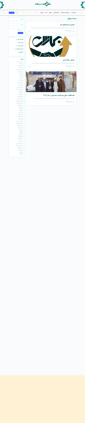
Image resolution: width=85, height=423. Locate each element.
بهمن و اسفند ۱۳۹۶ (20, 148)
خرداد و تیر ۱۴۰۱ (21, 67)
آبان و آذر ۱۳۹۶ (21, 154)
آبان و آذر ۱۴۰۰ (21, 78)
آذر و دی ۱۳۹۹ (21, 91)
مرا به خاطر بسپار (19, 29)
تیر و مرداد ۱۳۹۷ (21, 139)
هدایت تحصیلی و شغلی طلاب (65, 12)
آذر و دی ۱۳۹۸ (21, 109)
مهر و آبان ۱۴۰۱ (21, 64)
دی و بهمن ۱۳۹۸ (21, 107)
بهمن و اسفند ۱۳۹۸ (20, 105)
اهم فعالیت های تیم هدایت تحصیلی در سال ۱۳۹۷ (59, 95)
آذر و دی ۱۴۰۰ (21, 76)
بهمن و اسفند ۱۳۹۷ (20, 127)
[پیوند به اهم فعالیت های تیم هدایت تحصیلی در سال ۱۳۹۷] (51, 81)
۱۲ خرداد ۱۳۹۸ (69, 31)
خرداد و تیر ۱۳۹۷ (21, 141)
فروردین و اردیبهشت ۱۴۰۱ (19, 69)
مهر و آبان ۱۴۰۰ (21, 80)
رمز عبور (22, 24)
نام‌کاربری (22, 19)
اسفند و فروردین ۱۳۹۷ (20, 125)
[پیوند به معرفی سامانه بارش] (51, 46)
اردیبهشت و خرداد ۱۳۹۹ (20, 100)
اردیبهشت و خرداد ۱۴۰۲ (20, 62)
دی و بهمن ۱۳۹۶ (21, 150)
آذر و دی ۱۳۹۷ (21, 130)
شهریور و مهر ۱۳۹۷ (20, 136)
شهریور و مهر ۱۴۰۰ (20, 82)
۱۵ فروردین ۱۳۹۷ (69, 102)
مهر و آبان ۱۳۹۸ (21, 112)
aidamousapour (69, 30)
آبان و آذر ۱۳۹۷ (21, 132)
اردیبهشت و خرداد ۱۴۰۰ (20, 87)
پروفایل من (41, 12)
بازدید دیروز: (20, 42)
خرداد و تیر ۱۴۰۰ (21, 85)
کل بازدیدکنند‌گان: (19, 49)
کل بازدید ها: (20, 46)
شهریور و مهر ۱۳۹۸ (20, 114)
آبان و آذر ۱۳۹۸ (21, 110)
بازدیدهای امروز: (20, 39)
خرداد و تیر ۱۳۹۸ (21, 119)
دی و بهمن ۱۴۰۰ (21, 74)
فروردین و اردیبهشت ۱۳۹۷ (19, 145)
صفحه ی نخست (73, 12)
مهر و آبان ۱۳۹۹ (21, 92)
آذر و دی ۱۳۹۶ (21, 152)
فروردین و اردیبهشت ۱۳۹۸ (19, 123)
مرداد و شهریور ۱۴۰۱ (20, 65)
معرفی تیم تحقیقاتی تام (67, 25)
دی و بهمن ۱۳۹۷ (21, 128)
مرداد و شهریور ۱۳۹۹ (20, 96)
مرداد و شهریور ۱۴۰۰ (20, 83)
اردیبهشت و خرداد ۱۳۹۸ (19, 121)
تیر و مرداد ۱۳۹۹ (21, 98)
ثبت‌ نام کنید (11, 12)
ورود (16, 12)
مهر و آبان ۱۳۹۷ (21, 134)
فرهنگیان (50, 12)
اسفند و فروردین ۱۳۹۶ (20, 147)
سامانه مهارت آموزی (56, 12)
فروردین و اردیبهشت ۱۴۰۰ (19, 89)
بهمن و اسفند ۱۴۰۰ (20, 73)
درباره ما (46, 12)
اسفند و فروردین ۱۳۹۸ (20, 103)
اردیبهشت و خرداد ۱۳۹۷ (19, 143)
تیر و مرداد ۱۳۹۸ (21, 118)
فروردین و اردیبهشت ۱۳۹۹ (19, 101)
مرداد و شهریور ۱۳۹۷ (20, 137)
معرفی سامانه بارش (69, 60)
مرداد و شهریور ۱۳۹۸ (20, 116)
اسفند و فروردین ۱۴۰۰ (20, 71)
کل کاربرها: (21, 52)
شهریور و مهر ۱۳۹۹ (20, 94)
